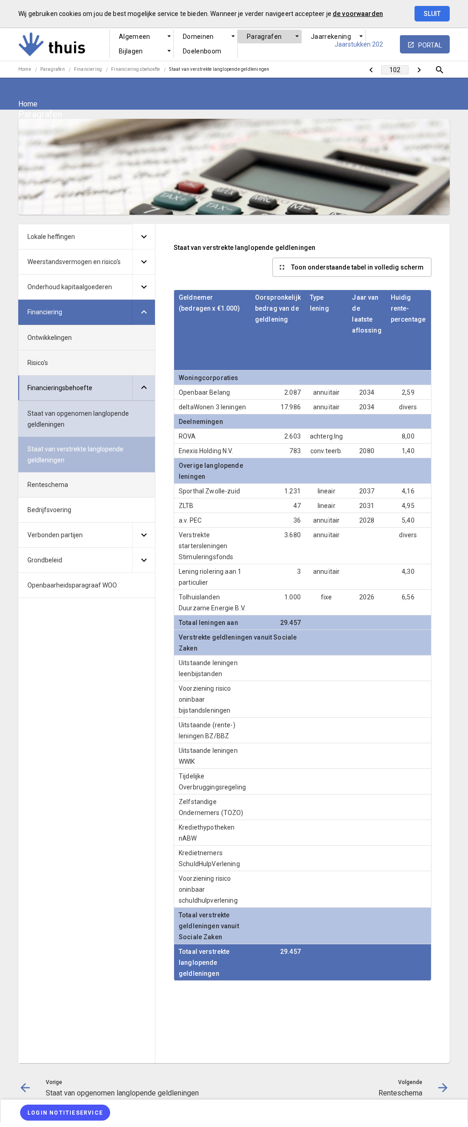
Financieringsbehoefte (135, 69)
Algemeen (134, 36)
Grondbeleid (44, 560)
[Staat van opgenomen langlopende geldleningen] (371, 69)
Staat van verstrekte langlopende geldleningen (219, 69)
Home (24, 69)
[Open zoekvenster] (439, 69)
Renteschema (47, 484)
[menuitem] (141, 36)
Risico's (37, 362)
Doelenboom (202, 51)
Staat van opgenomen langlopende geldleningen (78, 419)
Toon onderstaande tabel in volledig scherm (357, 267)
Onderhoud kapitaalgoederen (69, 287)
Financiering (88, 69)
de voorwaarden (358, 13)
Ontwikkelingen (49, 337)
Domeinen (198, 36)
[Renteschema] (419, 69)
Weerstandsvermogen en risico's (74, 261)
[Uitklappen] (143, 236)
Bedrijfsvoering (49, 509)
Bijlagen (131, 51)
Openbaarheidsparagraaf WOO (72, 585)
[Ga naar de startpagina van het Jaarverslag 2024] (75, 44)
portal (430, 45)
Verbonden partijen (55, 535)
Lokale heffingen (51, 236)
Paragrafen (264, 36)
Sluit (432, 13)
